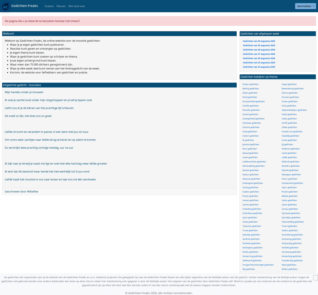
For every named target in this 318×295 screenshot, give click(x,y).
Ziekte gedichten (289, 127)
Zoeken (49, 6)
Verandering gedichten (292, 234)
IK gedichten (248, 140)
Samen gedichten (250, 200)
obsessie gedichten (251, 178)
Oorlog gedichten (250, 187)
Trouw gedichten (250, 230)
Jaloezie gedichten (250, 144)
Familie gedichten (250, 105)
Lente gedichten (289, 153)
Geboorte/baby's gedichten (294, 110)
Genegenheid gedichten (253, 118)
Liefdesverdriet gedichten (254, 161)
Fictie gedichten (289, 105)
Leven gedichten (250, 157)
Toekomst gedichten (251, 226)
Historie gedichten (250, 127)
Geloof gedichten (250, 114)
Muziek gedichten (250, 170)
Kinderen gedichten (291, 148)
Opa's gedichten (289, 187)
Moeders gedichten (291, 166)
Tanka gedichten (250, 221)
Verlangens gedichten (252, 247)
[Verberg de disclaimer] (315, 277)
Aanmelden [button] (304, 6)
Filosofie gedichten (251, 110)
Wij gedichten (248, 269)
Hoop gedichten (249, 131)
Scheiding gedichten (251, 209)
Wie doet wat (76, 6)
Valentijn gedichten (251, 234)
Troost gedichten (289, 226)
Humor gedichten (250, 135)
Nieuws (61, 6)
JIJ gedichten (287, 144)
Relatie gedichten (290, 196)
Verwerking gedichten (292, 256)
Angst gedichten (289, 84)
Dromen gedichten (290, 97)
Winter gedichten (289, 269)
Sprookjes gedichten (291, 217)
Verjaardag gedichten (292, 243)
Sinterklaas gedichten (252, 213)
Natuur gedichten (250, 174)
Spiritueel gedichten (291, 213)
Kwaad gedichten (250, 153)
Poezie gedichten (250, 196)
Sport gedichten (249, 217)
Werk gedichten (289, 264)
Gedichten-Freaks (23, 5)
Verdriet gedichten (251, 239)
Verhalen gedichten (251, 243)
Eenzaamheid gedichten (253, 101)
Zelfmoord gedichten (252, 260)
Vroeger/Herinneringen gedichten (258, 264)
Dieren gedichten (290, 92)
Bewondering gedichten (293, 88)
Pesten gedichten (290, 191)
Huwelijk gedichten (290, 135)
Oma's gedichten (289, 178)
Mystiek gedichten (290, 170)
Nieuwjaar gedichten (291, 174)
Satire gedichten (289, 200)
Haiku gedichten (289, 118)
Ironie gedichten (289, 140)
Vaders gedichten (290, 230)
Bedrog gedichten (250, 88)
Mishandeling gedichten (253, 166)
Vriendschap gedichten (292, 260)
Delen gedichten (250, 92)
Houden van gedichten (292, 131)
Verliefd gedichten (290, 247)
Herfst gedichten (289, 123)
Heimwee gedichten (251, 123)
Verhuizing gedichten (291, 239)
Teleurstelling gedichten (293, 221)
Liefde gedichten (289, 157)
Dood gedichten (249, 97)
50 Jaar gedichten (250, 84)
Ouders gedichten (250, 191)
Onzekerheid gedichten (292, 183)
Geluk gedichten (289, 114)
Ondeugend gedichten (252, 183)
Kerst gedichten (249, 148)
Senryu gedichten (290, 209)
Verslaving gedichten (291, 252)
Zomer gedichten (289, 101)
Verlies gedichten (250, 252)
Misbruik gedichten (290, 161)
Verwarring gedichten (252, 256)
